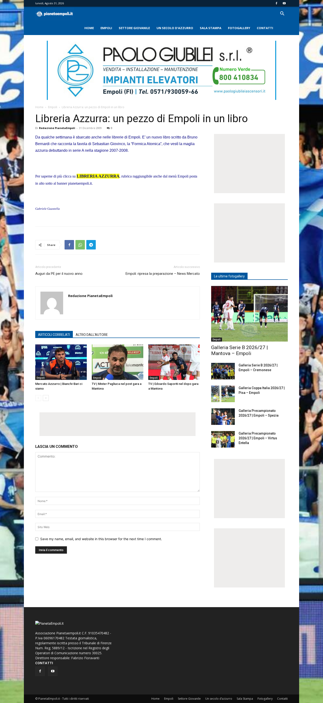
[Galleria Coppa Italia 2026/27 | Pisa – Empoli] (223, 394)
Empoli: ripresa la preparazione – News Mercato (163, 273)
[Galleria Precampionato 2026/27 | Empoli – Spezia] (223, 416)
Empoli (106, 28)
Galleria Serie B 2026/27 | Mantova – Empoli (239, 350)
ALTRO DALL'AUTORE (92, 335)
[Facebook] (276, 3)
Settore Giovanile (134, 28)
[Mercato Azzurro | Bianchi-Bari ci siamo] (61, 362)
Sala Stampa (210, 28)
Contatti (265, 28)
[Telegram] (91, 244)
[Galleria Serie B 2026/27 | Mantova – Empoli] (249, 314)
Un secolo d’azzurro (175, 28)
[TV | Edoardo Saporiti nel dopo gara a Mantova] (174, 362)
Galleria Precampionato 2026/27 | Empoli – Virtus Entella (258, 438)
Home (89, 28)
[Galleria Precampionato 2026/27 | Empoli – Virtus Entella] (223, 439)
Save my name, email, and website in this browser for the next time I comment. (101, 539)
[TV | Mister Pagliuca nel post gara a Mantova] (117, 362)
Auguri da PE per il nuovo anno (59, 273)
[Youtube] (284, 3)
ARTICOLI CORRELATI (54, 335)
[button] (282, 14)
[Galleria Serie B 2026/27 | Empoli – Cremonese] (223, 371)
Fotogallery (239, 28)
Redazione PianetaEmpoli (57, 128)
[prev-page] (38, 398)
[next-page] (46, 398)
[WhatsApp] (80, 244)
